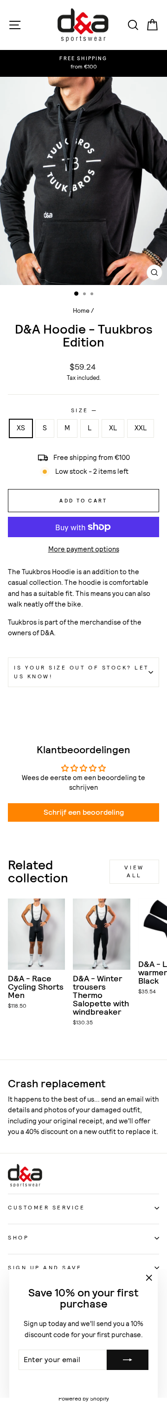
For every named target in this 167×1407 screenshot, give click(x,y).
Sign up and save (45, 1267)
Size (83, 410)
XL (113, 428)
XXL (141, 428)
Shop (18, 1237)
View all (134, 871)
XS (21, 428)
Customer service (46, 1207)
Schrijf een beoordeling (84, 812)
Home (81, 311)
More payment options (83, 549)
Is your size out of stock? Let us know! (81, 672)
